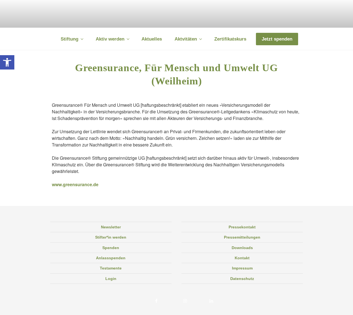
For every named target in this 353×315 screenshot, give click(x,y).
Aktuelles (151, 39)
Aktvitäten (186, 39)
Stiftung (69, 39)
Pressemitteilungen (242, 237)
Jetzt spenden (277, 39)
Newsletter (111, 227)
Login (110, 278)
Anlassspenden (110, 258)
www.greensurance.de (75, 184)
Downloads (242, 247)
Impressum (242, 268)
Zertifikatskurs (230, 39)
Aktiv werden (110, 39)
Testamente (111, 268)
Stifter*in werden (110, 237)
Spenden (110, 247)
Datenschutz (242, 278)
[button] (7, 62)
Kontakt (242, 258)
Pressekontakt (242, 227)
